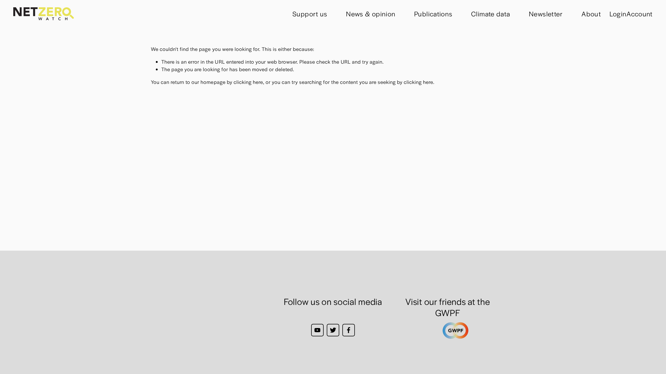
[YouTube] (317, 330)
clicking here (248, 81)
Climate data (490, 13)
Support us (310, 13)
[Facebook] (348, 330)
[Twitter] (333, 330)
